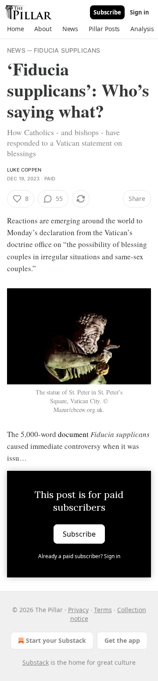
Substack (35, 662)
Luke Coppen (24, 170)
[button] (15, 29)
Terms (103, 610)
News (16, 50)
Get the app (122, 640)
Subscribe (107, 12)
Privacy (78, 610)
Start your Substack (56, 640)
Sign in (139, 12)
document (73, 434)
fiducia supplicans (67, 50)
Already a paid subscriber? (79, 556)
